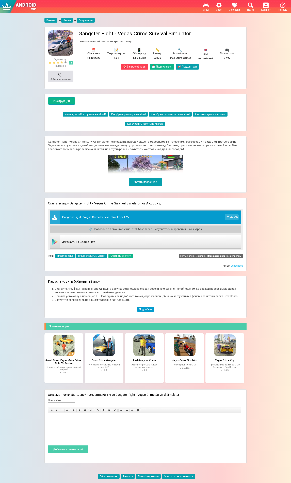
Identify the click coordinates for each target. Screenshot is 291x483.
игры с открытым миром (91, 255)
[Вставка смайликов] (91, 410)
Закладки (234, 9)
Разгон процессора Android (210, 114)
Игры (206, 9)
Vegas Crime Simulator (184, 360)
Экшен (67, 20)
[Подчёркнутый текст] (61, 410)
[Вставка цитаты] (127, 410)
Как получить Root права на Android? (85, 114)
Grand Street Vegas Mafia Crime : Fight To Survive (63, 361)
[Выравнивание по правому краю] (85, 410)
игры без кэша (65, 255)
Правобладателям (148, 476)
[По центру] (79, 410)
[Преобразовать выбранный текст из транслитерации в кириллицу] (132, 410)
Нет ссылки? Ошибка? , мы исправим (210, 255)
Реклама (128, 476)
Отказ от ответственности (178, 476)
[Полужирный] (51, 410)
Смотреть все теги (120, 255)
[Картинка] (109, 410)
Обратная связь (109, 476)
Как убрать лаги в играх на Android (170, 114)
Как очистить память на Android (145, 123)
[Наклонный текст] (56, 410)
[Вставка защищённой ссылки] (103, 410)
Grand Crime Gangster (104, 360)
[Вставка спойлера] (138, 410)
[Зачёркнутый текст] (67, 410)
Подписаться (162, 66)
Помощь (282, 9)
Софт (219, 9)
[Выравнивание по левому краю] (74, 410)
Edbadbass (237, 265)
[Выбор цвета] (115, 410)
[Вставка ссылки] (98, 410)
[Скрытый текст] (121, 410)
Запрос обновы (134, 66)
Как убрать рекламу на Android (128, 114)
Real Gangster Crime (144, 360)
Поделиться (187, 66)
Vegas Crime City (224, 360)
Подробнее (145, 309)
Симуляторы (86, 20)
